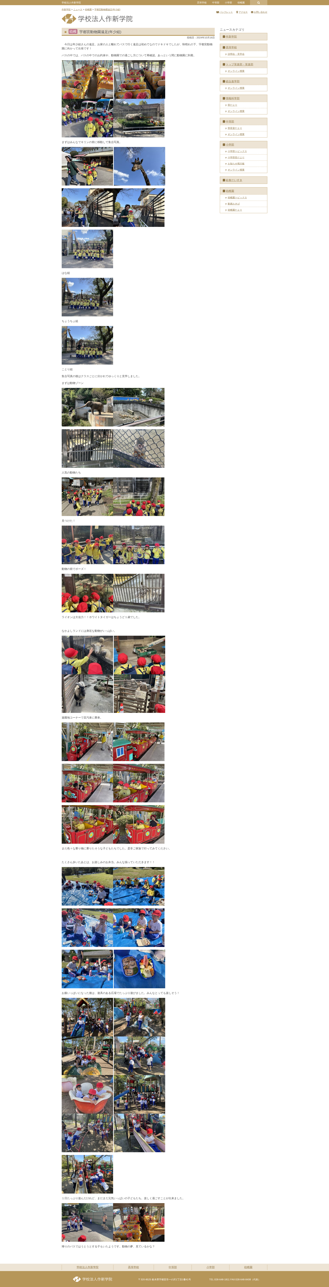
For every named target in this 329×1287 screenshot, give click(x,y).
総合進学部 (233, 81)
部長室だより (235, 128)
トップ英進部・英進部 (239, 64)
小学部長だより (236, 157)
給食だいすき (234, 180)
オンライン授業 (236, 71)
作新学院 (231, 36)
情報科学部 (233, 98)
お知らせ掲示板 (236, 163)
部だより (232, 105)
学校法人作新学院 (71, 2)
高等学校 (202, 2)
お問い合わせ (260, 12)
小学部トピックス (237, 151)
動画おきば (234, 203)
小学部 (228, 2)
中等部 (215, 2)
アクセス (243, 12)
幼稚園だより (235, 210)
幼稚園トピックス (237, 197)
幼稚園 (241, 2)
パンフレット (226, 12)
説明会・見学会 (236, 54)
